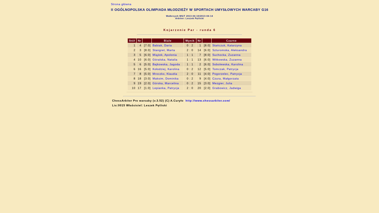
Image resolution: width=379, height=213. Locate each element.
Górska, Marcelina (166, 83)
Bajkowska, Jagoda (166, 64)
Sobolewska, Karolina (227, 64)
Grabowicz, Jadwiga (226, 88)
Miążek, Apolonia (165, 54)
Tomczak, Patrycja (225, 69)
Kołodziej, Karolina (166, 69)
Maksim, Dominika (166, 78)
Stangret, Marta (164, 50)
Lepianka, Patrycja (166, 88)
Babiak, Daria (162, 45)
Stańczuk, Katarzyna (227, 45)
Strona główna (121, 4)
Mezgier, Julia (222, 83)
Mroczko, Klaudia (165, 73)
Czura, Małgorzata (225, 78)
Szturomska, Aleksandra (229, 50)
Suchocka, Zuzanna (226, 54)
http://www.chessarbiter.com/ (208, 100)
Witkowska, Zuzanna (227, 59)
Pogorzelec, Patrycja (227, 73)
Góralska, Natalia (165, 59)
